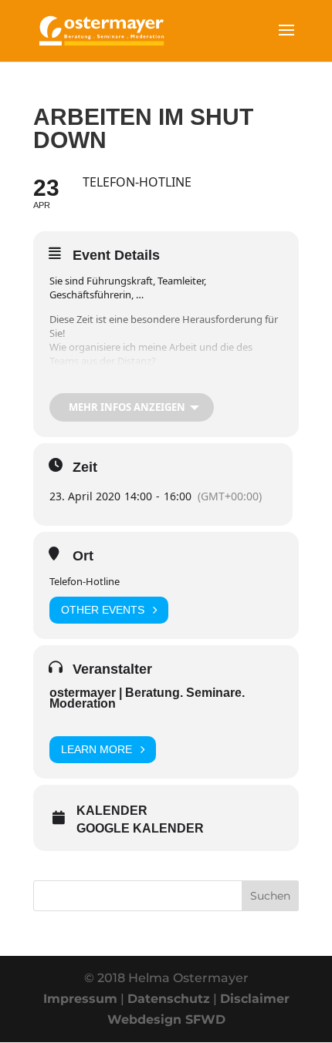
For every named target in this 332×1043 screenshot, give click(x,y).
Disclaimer (255, 998)
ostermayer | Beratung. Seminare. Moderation (147, 698)
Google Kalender (140, 828)
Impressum (80, 998)
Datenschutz (168, 998)
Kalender (111, 810)
